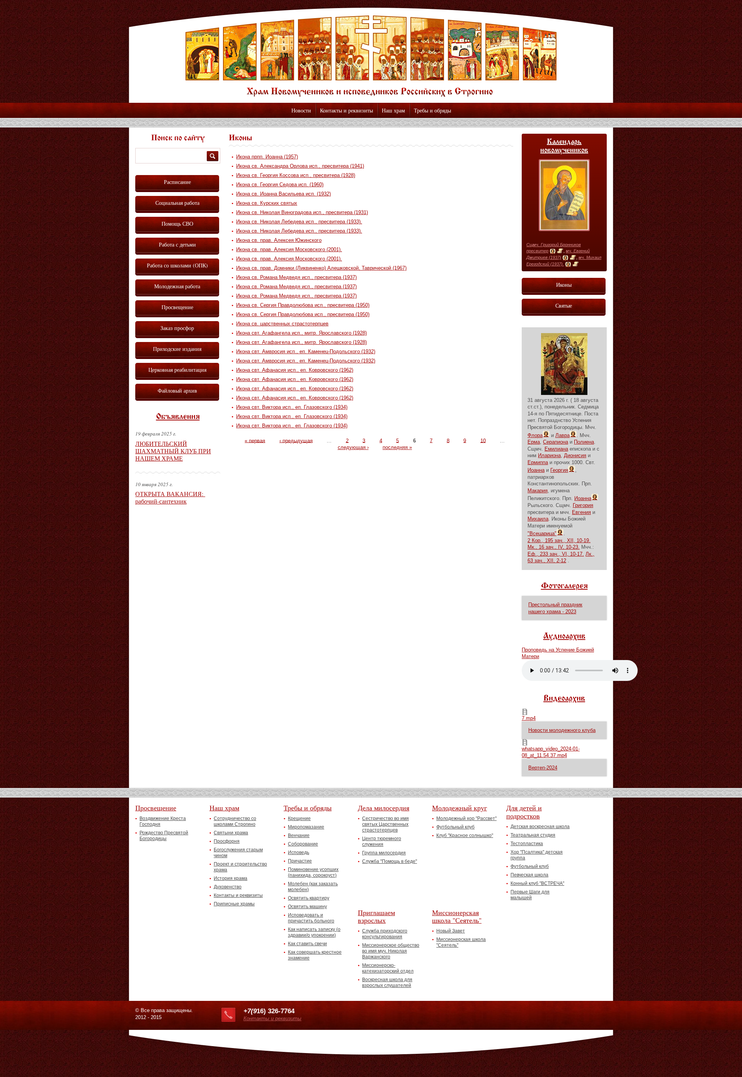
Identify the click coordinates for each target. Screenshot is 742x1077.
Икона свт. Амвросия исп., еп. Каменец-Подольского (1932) (305, 351)
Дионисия (575, 455)
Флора (535, 435)
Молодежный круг (459, 807)
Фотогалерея (564, 586)
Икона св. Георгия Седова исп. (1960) (279, 184)
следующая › (353, 447)
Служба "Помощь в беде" (389, 861)
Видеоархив (564, 699)
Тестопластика (527, 843)
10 (483, 440)
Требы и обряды (432, 110)
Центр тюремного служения (381, 841)
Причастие (300, 861)
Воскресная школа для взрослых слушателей (387, 982)
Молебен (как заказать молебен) (313, 886)
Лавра (562, 435)
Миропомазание (306, 827)
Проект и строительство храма (240, 867)
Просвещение (177, 307)
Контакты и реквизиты (346, 110)
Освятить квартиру (308, 898)
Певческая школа (529, 875)
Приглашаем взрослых (376, 916)
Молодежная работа (177, 286)
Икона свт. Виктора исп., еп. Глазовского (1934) (291, 407)
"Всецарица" (542, 533)
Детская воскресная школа (540, 826)
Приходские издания (177, 348)
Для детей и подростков (524, 811)
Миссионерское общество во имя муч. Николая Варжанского (390, 951)
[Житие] (560, 251)
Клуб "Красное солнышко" (464, 835)
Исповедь (298, 852)
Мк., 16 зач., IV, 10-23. (554, 547)
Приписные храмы (234, 904)
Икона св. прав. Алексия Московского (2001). (289, 249)
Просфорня (227, 841)
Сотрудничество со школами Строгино (235, 821)
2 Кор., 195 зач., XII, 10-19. (559, 540)
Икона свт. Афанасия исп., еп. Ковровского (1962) (294, 370)
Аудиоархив (564, 636)
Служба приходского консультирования (384, 933)
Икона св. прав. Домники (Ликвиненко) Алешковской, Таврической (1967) (321, 268)
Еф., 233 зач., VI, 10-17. (556, 554)
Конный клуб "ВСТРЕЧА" (537, 883)
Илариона (549, 455)
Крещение (299, 818)
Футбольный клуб (455, 827)
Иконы (564, 284)
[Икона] (553, 251)
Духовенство (228, 887)
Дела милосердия (383, 807)
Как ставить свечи (307, 943)
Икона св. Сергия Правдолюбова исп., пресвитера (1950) (302, 305)
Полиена (584, 442)
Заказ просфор (177, 328)
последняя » (397, 447)
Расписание (177, 181)
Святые (563, 305)
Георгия (559, 470)
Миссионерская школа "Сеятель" (457, 916)
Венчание (299, 835)
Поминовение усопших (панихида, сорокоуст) (313, 872)
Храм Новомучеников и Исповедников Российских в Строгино (371, 56)
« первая (255, 440)
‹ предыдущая (296, 440)
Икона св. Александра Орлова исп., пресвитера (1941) (300, 166)
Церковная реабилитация (177, 369)
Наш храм (393, 110)
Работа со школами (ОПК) (177, 265)
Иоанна (536, 470)
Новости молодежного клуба (562, 730)
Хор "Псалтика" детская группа (537, 855)
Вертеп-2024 (542, 768)
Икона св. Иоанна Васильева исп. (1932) (283, 194)
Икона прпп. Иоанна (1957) (267, 157)
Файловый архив (177, 390)
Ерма (534, 442)
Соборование (303, 844)
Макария (538, 490)
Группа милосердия (384, 853)
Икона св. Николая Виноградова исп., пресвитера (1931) (302, 212)
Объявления (178, 417)
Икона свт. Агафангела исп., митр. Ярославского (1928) (301, 333)
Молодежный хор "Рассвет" (466, 818)
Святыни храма (231, 832)
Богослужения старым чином (238, 852)
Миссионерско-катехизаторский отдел (388, 968)
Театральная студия (533, 835)
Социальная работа (177, 202)
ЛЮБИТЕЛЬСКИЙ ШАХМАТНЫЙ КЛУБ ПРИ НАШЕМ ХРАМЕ (173, 451)
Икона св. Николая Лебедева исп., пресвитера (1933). (299, 222)
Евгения (581, 512)
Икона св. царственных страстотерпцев (282, 324)
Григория (583, 505)
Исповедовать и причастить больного (311, 918)
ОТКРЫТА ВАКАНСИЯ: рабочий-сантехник (170, 497)
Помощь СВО (177, 223)
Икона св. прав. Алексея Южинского (279, 240)
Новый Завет (450, 931)
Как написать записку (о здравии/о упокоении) (314, 932)
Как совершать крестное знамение (315, 955)
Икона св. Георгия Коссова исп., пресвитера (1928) (295, 175)
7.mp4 (529, 718)
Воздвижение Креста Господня (163, 821)
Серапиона (555, 442)
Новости (301, 110)
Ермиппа (538, 462)
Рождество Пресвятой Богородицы (164, 835)
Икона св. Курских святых (266, 203)
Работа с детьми (177, 244)
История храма (230, 878)
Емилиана (556, 449)
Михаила (538, 519)
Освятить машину (307, 906)
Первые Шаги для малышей (530, 894)
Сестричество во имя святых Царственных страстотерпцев (385, 824)
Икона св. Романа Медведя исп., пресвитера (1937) (296, 277)
